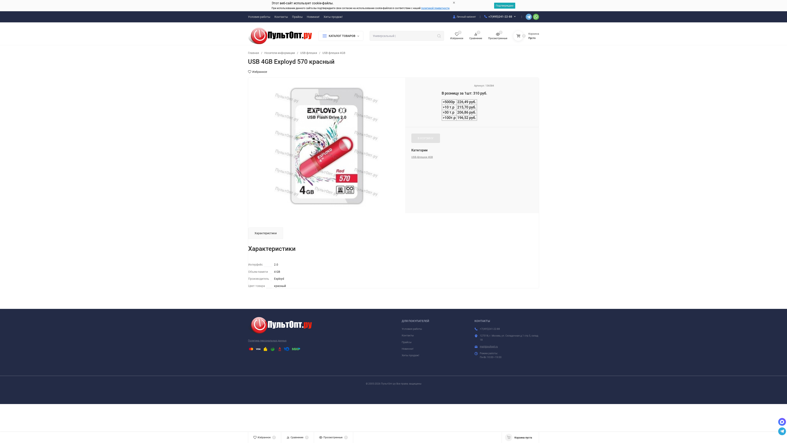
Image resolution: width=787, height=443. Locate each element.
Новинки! (407, 348)
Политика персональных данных (267, 340)
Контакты (408, 335)
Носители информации (279, 52)
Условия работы (412, 328)
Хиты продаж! (410, 355)
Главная (253, 52)
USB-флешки (308, 52)
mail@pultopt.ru (489, 346)
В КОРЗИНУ (425, 138)
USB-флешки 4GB (333, 52)
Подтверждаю (505, 5)
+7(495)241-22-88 (500, 16)
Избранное (259, 71)
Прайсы (407, 342)
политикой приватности (435, 8)
